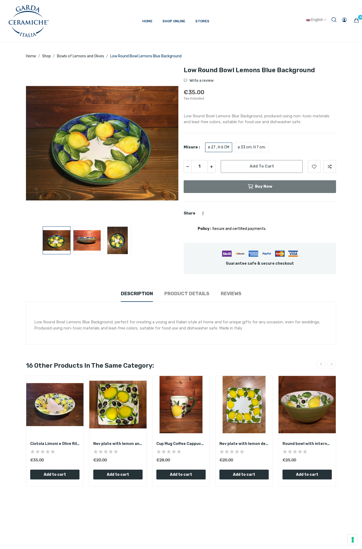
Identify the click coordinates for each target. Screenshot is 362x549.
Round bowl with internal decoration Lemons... (307, 443)
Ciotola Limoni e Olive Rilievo (55, 443)
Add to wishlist (314, 166)
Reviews (231, 294)
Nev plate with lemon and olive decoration (118, 443)
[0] (356, 20)
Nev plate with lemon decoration (244, 443)
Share (203, 213)
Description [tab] (137, 294)
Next (165, 144)
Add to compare (329, 166)
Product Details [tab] (186, 294)
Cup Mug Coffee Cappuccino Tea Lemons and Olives (181, 443)
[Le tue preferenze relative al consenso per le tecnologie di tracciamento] (353, 540)
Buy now (263, 186)
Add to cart (262, 166)
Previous (38, 144)
